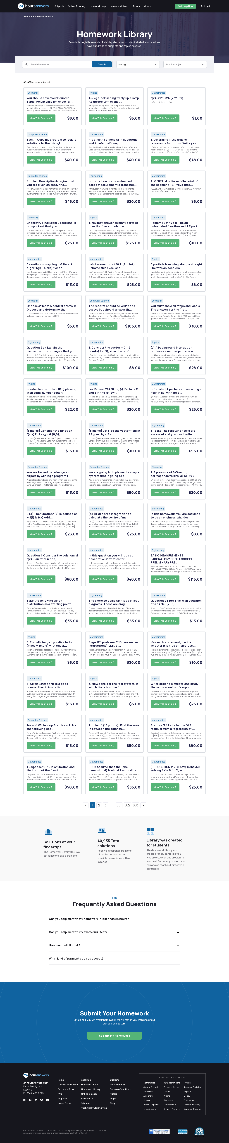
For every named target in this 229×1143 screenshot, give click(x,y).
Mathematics (149, 1082)
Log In (113, 1098)
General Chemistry (192, 1104)
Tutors (113, 1093)
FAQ (60, 1093)
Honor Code (64, 1103)
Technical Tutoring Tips (94, 1107)
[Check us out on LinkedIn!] (36, 1100)
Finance (146, 1100)
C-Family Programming (174, 1109)
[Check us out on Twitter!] (41, 1100)
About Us (86, 1079)
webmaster (41, 1133)
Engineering (189, 1100)
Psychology (168, 1100)
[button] (148, 6)
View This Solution (40, 118)
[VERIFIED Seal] (199, 1132)
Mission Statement (68, 1084)
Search (102, 64)
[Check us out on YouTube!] (47, 1100)
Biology (187, 1096)
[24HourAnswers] (33, 6)
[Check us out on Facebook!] (30, 1100)
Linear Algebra (149, 1109)
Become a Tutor (66, 1089)
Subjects (114, 1079)
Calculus (167, 1091)
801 (119, 805)
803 (135, 805)
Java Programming (172, 1082)
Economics (148, 1091)
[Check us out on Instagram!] (24, 1100)
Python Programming (152, 1104)
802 (127, 805)
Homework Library (43, 16)
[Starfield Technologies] (159, 1131)
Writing (167, 1096)
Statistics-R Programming (195, 1109)
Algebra (187, 1091)
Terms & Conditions (120, 1089)
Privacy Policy (117, 1084)
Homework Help (89, 1084)
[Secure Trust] (183, 1131)
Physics (187, 1082)
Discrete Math (170, 1104)
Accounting (148, 1096)
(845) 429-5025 (35, 1093)
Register (62, 1098)
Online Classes (89, 1093)
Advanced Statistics (192, 1087)
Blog (112, 1103)
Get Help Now (185, 6)
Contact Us (87, 1098)
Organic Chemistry (151, 1087)
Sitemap (85, 1103)
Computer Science (171, 1087)
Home (27, 16)
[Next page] (143, 805)
